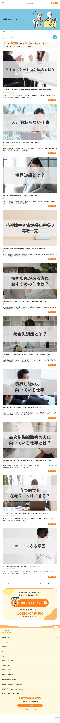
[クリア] (51, 37)
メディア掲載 (28, 46)
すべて (7, 43)
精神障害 (14, 43)
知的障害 (37, 43)
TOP (4, 31)
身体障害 (30, 43)
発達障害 (22, 43)
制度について (9, 46)
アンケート (18, 46)
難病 (44, 43)
